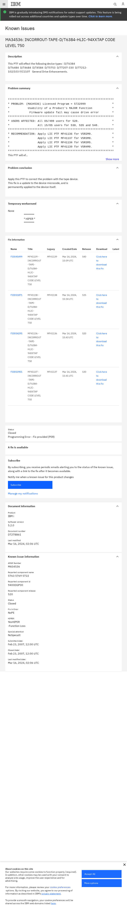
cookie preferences (60, 887)
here (53, 903)
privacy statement (51, 893)
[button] (124, 864)
